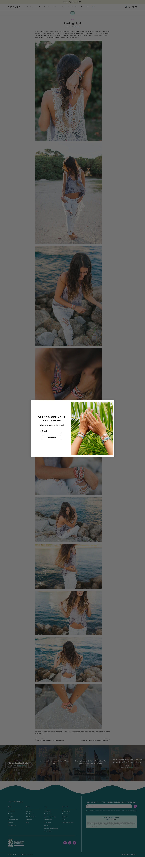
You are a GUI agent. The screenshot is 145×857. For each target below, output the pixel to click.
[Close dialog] (110, 404)
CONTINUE (51, 437)
